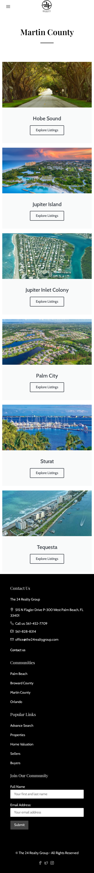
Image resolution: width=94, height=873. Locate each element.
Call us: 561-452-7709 (31, 623)
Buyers (15, 763)
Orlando (16, 702)
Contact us (17, 650)
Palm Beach (18, 674)
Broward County (22, 683)
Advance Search (21, 726)
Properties (17, 735)
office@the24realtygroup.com (36, 639)
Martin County (20, 692)
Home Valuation (21, 744)
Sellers (15, 754)
